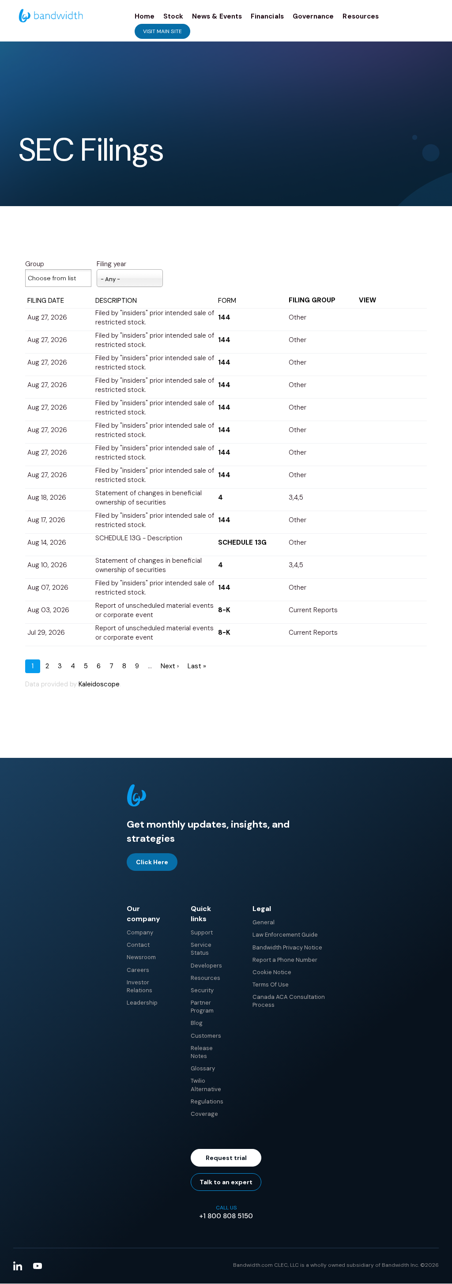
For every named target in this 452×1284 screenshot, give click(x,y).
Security (202, 990)
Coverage (204, 1114)
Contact (138, 945)
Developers (206, 965)
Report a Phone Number (284, 960)
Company (140, 932)
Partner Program (202, 1006)
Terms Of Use (270, 984)
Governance (313, 16)
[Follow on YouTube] (37, 1265)
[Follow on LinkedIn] (17, 1265)
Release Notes (202, 1052)
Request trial (226, 1158)
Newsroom (141, 957)
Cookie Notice (271, 972)
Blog (197, 1023)
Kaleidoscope (99, 684)
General (263, 922)
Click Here (152, 862)
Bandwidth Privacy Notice (287, 947)
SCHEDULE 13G (242, 542)
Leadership (142, 1002)
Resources (361, 16)
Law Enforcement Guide (285, 934)
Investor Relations (139, 986)
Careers (138, 970)
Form (227, 300)
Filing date (45, 300)
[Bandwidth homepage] (136, 804)
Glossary (203, 1068)
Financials (267, 16)
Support (202, 932)
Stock (173, 16)
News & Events (217, 16)
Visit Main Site (162, 31)
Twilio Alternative (206, 1084)
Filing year (111, 264)
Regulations (207, 1101)
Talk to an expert (226, 1182)
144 (224, 317)
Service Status (201, 948)
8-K (224, 610)
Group (34, 264)
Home (144, 16)
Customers (206, 1035)
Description (116, 300)
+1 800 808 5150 (226, 1216)
